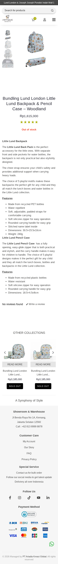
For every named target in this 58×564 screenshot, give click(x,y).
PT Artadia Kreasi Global (34, 556)
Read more (14, 364)
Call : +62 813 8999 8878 (29, 426)
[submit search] (52, 10)
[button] (4, 352)
